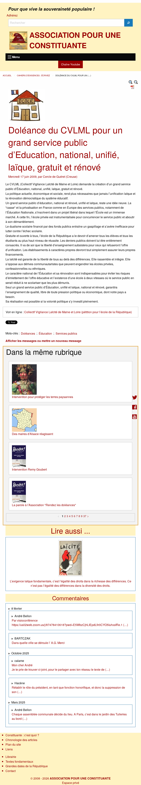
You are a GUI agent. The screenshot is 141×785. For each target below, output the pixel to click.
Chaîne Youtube (70, 64)
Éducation (45, 333)
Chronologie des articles (21, 740)
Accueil (7, 75)
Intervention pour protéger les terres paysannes (42, 397)
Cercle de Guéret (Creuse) (60, 176)
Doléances (28, 333)
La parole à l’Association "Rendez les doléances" (44, 505)
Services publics (66, 333)
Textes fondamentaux (19, 761)
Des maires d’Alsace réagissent (32, 434)
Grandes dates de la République (27, 766)
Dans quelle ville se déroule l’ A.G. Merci (38, 643)
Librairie (11, 757)
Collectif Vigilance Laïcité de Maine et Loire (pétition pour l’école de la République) (78, 312)
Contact (11, 771)
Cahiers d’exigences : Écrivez (33, 75)
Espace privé (70, 783)
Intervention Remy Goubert (29, 469)
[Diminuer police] (136, 82)
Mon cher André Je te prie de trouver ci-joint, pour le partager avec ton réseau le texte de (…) (61, 667)
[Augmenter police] (130, 82)
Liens (9, 749)
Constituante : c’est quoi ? (22, 735)
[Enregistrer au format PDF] (132, 86)
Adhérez (12, 15)
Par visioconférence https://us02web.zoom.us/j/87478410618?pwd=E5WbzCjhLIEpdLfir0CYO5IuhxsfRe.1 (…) (70, 622)
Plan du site (13, 744)
